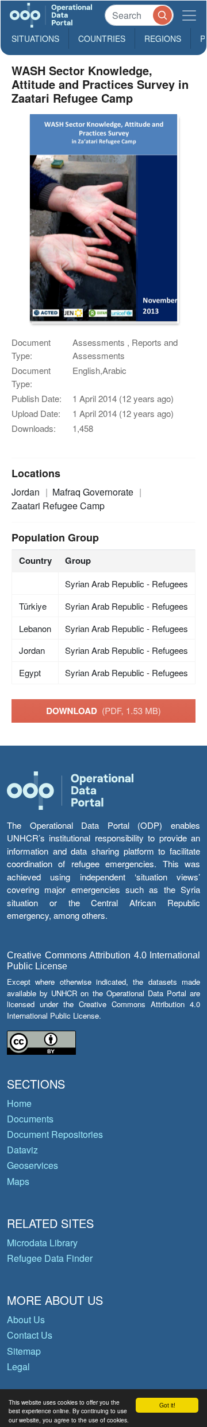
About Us (26, 1319)
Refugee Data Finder (50, 1258)
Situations (35, 38)
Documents (30, 1118)
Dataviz (22, 1149)
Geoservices (32, 1165)
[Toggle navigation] (189, 15)
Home (19, 1103)
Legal (18, 1366)
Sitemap (24, 1351)
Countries (101, 38)
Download (103, 710)
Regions (162, 38)
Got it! (167, 1405)
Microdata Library (42, 1242)
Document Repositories (55, 1134)
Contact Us (29, 1335)
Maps (18, 1181)
